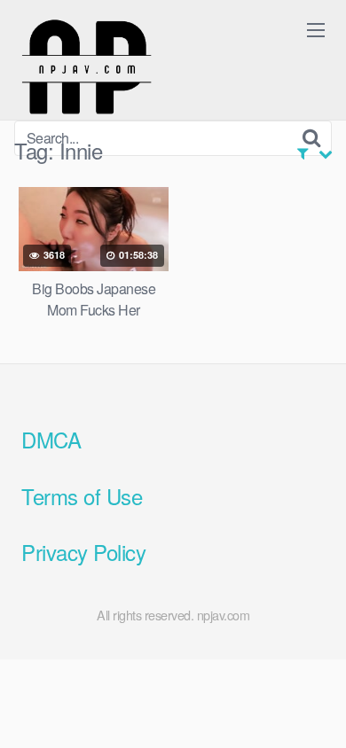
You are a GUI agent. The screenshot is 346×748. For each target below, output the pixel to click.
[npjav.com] (86, 67)
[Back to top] (315, 709)
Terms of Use (81, 495)
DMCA (51, 439)
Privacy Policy (83, 551)
